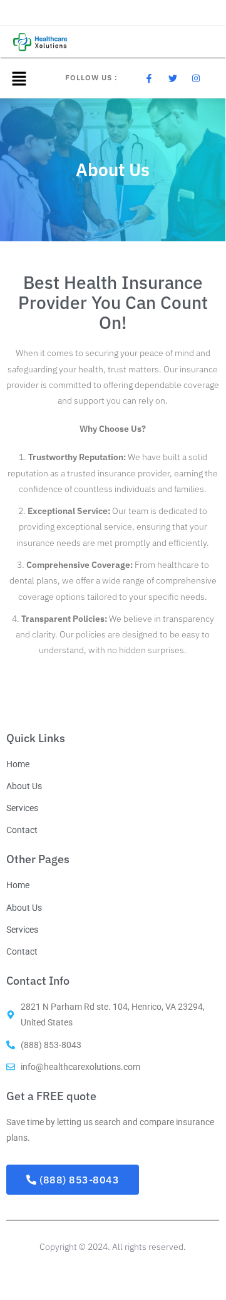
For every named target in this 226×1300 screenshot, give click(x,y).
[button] (18, 78)
